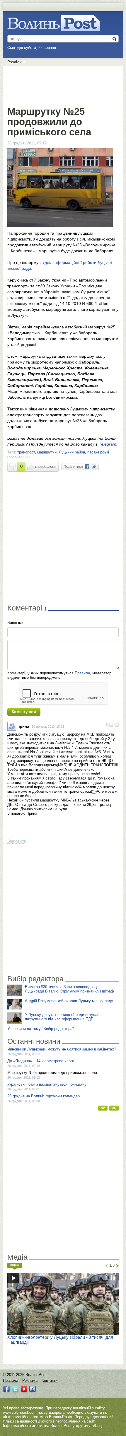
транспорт (26, 452)
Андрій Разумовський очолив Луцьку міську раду (69, 1001)
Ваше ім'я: (16, 622)
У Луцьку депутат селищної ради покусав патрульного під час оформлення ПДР (62, 1016)
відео (14, 1265)
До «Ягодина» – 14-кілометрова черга (40, 1061)
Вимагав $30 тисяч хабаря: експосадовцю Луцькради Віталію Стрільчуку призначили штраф (69, 989)
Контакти (49, 1380)
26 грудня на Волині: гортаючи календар (43, 1096)
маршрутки (47, 452)
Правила (82, 673)
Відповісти (16, 841)
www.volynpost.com (20, 1412)
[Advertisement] (63, 85)
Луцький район (72, 452)
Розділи (16, 61)
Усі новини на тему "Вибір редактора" (40, 1028)
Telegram (107, 444)
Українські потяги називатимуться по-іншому (46, 1084)
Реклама (30, 1380)
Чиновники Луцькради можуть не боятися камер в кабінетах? (61, 1049)
